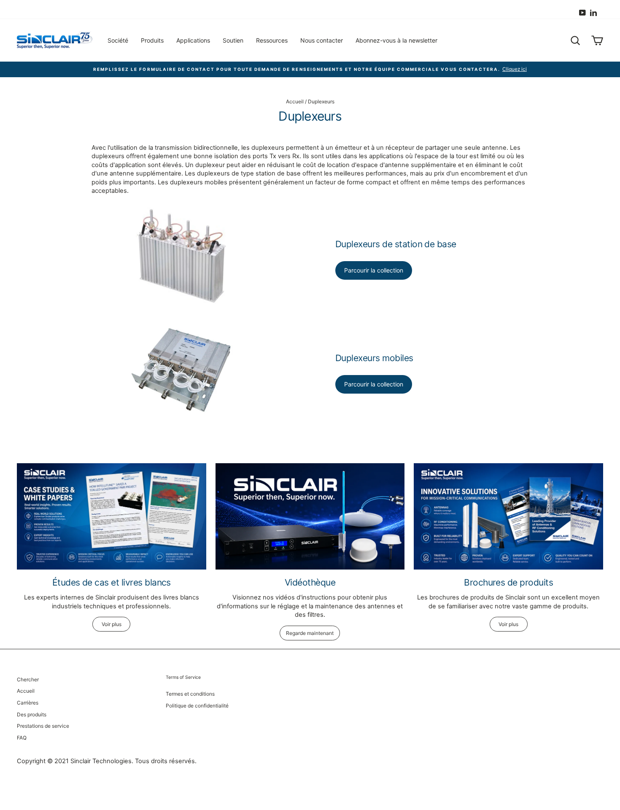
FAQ (22, 737)
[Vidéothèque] (310, 516)
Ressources (272, 40)
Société (118, 40)
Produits (152, 40)
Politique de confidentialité (197, 705)
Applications (193, 40)
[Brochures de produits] (508, 516)
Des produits (31, 714)
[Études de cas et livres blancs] (111, 516)
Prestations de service (43, 726)
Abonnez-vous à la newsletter (396, 40)
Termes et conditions (190, 694)
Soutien (233, 40)
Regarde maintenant (310, 633)
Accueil (295, 101)
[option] (310, 69)
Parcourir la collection (373, 270)
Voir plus (111, 624)
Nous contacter (321, 40)
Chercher (28, 679)
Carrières (27, 702)
